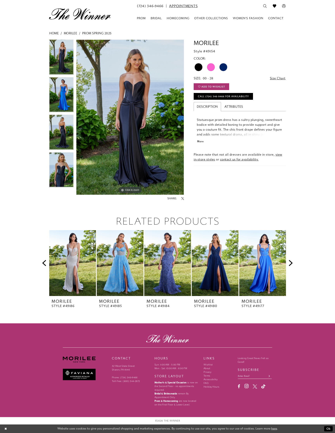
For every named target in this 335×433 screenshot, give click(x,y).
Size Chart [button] (278, 78)
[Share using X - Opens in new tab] (182, 198)
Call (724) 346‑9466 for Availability (223, 96)
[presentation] (72, 263)
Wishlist (208, 364)
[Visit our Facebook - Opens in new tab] (239, 386)
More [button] (200, 141)
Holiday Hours (211, 386)
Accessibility (211, 379)
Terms (207, 375)
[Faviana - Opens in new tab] (85, 374)
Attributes (233, 106)
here (274, 428)
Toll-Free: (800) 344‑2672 (126, 381)
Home (54, 33)
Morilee (70, 33)
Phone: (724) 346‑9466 (125, 377)
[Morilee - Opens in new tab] (85, 360)
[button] (284, 6)
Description (207, 106)
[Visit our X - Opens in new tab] (255, 386)
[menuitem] (150, 6)
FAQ (206, 383)
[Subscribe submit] (269, 376)
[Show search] (265, 6)
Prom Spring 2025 (97, 33)
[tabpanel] (61, 58)
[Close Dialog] (5, 428)
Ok (328, 428)
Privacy (207, 372)
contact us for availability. (239, 159)
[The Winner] (80, 14)
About (207, 368)
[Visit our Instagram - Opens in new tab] (246, 386)
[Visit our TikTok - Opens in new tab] (263, 386)
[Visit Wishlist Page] (274, 6)
